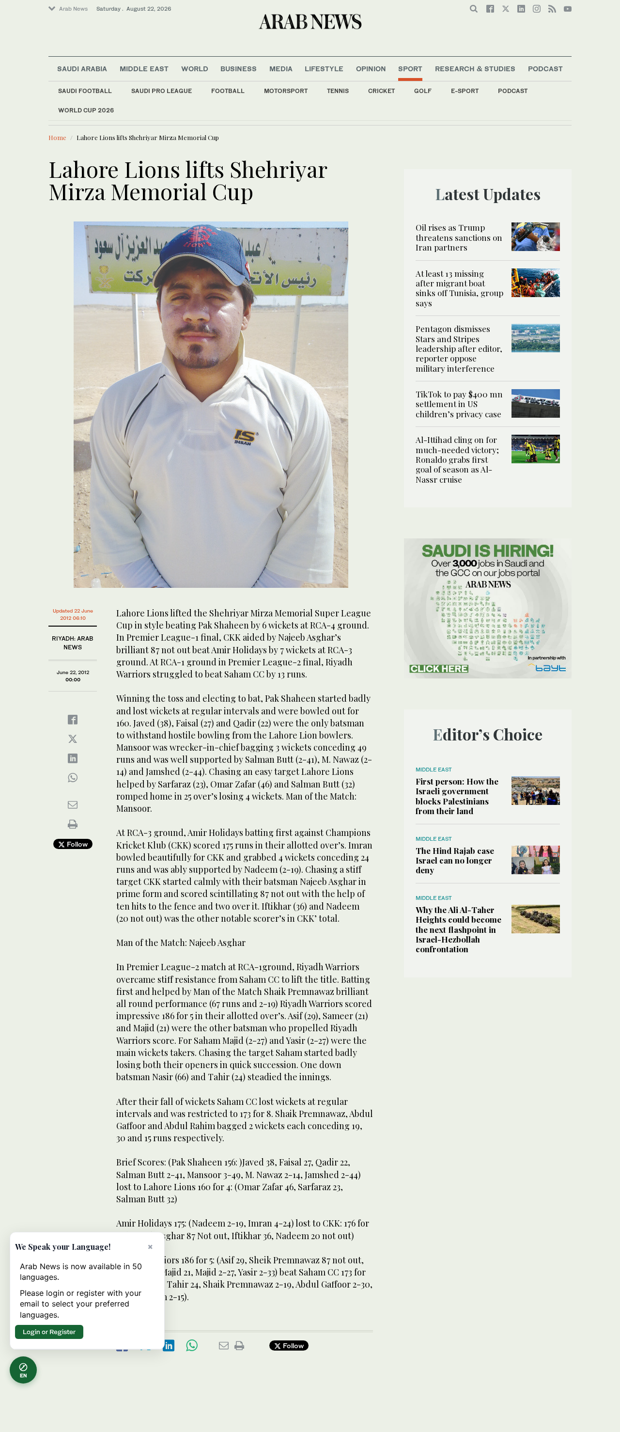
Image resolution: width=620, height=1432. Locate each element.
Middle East (144, 68)
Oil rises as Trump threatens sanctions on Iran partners (459, 237)
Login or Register (49, 1332)
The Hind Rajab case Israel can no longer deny (455, 860)
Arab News (73, 8)
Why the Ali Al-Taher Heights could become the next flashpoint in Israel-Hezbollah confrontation (458, 929)
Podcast (512, 90)
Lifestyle (324, 68)
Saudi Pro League (161, 90)
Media (281, 68)
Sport (410, 68)
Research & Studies (475, 68)
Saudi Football (85, 90)
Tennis (338, 90)
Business (238, 68)
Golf (423, 90)
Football (228, 90)
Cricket (381, 90)
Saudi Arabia (82, 68)
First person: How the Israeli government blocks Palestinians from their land (457, 796)
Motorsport (286, 90)
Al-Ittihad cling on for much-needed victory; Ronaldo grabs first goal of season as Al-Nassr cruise (457, 459)
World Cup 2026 (86, 110)
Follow (76, 844)
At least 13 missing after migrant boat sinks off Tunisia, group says (459, 288)
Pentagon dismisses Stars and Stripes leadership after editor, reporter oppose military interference (459, 348)
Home (57, 137)
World (194, 68)
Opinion (371, 68)
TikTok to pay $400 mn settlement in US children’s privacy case (459, 404)
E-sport (465, 90)
